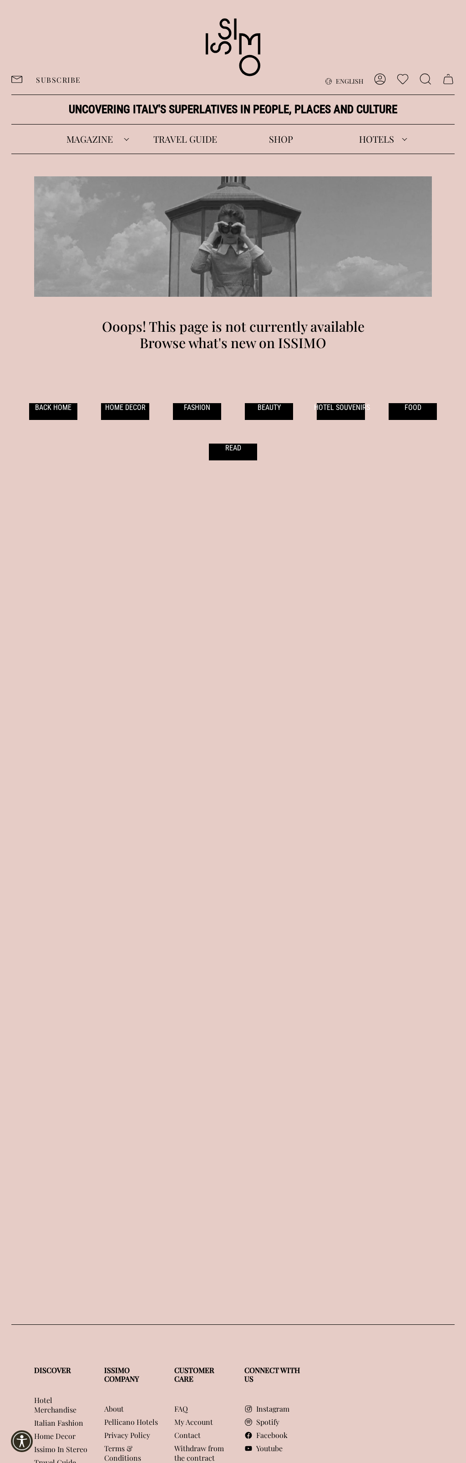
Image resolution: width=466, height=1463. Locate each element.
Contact (187, 1435)
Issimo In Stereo (60, 1449)
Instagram (272, 1408)
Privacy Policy (127, 1435)
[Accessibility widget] (22, 1441)
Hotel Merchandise (55, 1404)
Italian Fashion (58, 1423)
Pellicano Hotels (131, 1422)
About (114, 1408)
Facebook (272, 1435)
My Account (193, 1422)
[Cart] (448, 79)
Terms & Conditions (122, 1453)
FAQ (181, 1408)
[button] (89, 139)
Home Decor (55, 1436)
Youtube (269, 1448)
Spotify (267, 1422)
